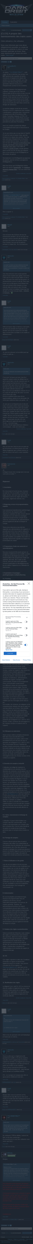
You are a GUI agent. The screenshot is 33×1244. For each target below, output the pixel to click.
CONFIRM (10, 653)
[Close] (29, 584)
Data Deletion (6, 660)
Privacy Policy (27, 660)
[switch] (25, 622)
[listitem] (16, 617)
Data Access (16, 660)
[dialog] (16, 622)
